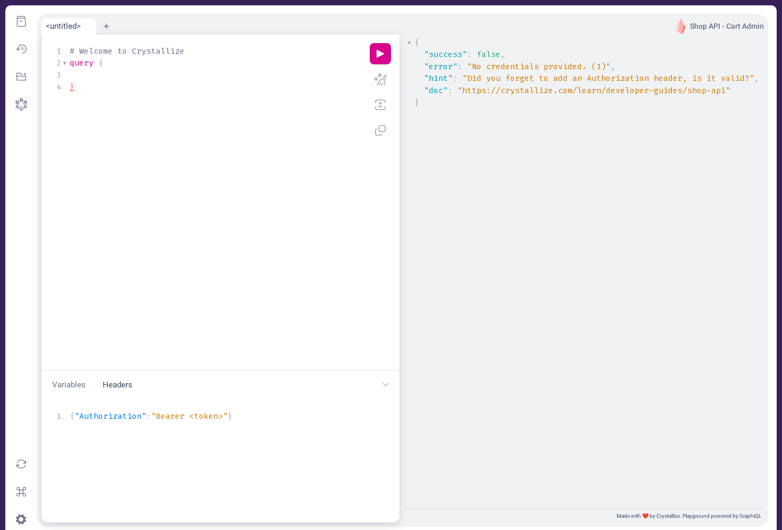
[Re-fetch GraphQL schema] (21, 464)
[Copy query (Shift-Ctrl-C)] (380, 130)
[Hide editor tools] (385, 385)
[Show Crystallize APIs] (21, 104)
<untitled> (63, 26)
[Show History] (21, 49)
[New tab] (106, 26)
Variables (69, 385)
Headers (117, 385)
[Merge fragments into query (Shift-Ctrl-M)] (380, 104)
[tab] (68, 26)
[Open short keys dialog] (21, 491)
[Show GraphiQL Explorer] (21, 76)
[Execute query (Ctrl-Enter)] (380, 53)
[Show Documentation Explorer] (21, 21)
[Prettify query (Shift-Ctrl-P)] (380, 79)
